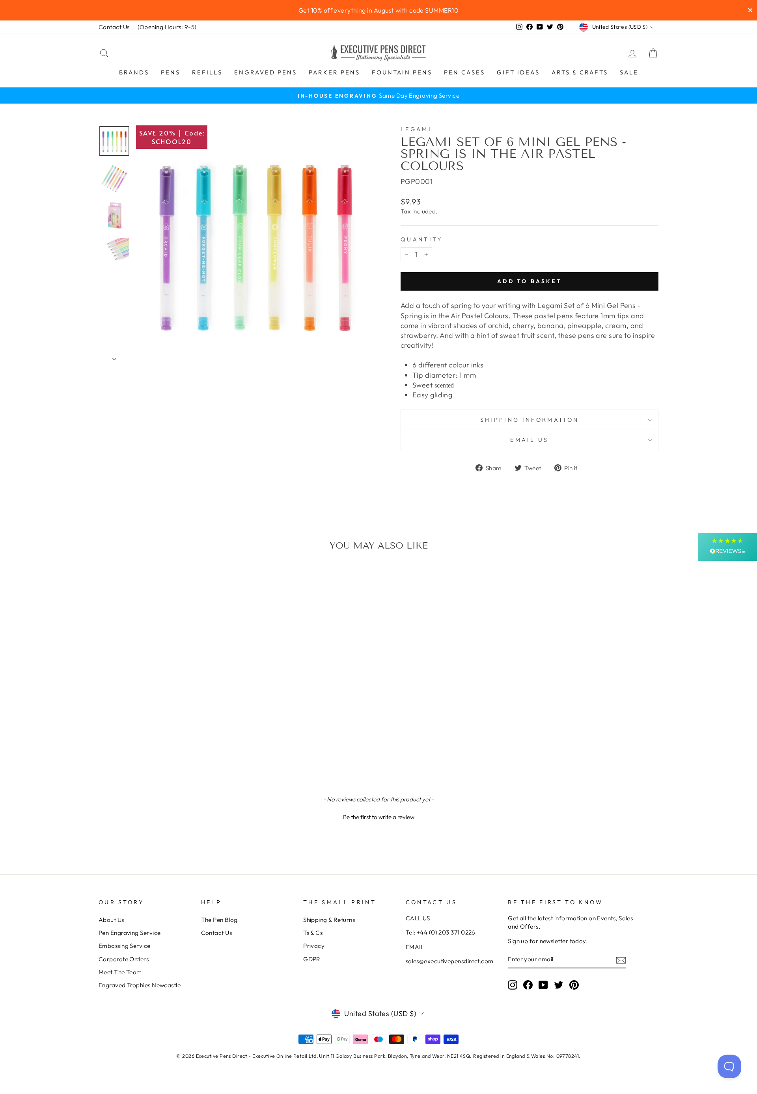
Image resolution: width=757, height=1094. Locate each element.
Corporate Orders (124, 959)
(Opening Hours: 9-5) (167, 27)
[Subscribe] (621, 960)
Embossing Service (125, 945)
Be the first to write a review (378, 817)
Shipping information (529, 419)
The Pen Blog (219, 919)
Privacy (313, 945)
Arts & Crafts (580, 72)
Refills (207, 72)
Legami (416, 129)
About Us (111, 919)
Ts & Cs (313, 932)
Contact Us (114, 27)
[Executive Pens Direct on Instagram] (512, 985)
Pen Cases (464, 72)
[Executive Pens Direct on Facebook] (528, 985)
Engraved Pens (265, 72)
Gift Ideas (518, 72)
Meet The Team (120, 972)
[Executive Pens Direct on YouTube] (543, 985)
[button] (378, 816)
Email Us (529, 439)
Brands (134, 72)
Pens (170, 72)
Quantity (422, 239)
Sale (629, 72)
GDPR (312, 959)
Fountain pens (402, 72)
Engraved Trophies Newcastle (140, 985)
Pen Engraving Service (129, 932)
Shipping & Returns (329, 919)
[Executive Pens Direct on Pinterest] (574, 985)
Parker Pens (334, 72)
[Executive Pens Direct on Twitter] (558, 985)
